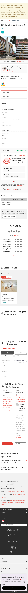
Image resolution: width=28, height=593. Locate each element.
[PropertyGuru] (14, 20)
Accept (14, 588)
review (16, 235)
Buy (4, 277)
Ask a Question (7, 443)
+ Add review (14, 256)
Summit (14, 542)
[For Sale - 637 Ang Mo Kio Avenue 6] (9, 286)
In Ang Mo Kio (20, 491)
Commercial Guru (14, 530)
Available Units (11, 61)
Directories (4, 561)
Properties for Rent (6, 568)
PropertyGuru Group (6, 509)
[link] (14, 69)
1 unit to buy (5, 92)
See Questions (20, 443)
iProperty (14, 552)
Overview (3, 61)
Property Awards (14, 535)
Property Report (14, 547)
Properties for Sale (6, 565)
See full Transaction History (8, 348)
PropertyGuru (4, 558)
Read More (18, 437)
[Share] (2, 32)
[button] (13, 181)
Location (19, 61)
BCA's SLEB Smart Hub (12, 189)
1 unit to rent (5, 96)
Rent (9, 277)
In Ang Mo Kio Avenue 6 (10, 491)
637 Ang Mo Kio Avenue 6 (8, 298)
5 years (19, 355)
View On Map (22, 155)
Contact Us (4, 512)
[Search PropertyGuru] (26, 524)
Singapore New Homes (7, 572)
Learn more (19, 185)
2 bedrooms (6, 355)
